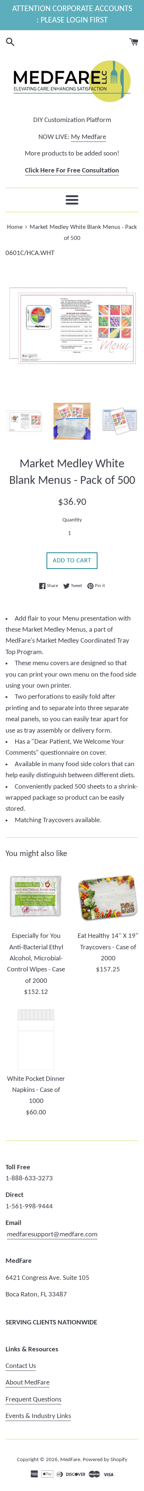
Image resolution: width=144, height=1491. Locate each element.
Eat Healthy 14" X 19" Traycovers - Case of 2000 (108, 947)
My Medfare (88, 137)
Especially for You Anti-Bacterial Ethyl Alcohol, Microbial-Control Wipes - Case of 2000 (36, 959)
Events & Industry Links (38, 1416)
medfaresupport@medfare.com (52, 1234)
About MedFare (27, 1382)
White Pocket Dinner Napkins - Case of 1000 (36, 1090)
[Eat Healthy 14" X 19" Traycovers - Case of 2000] (108, 896)
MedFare (70, 1460)
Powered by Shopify (105, 1460)
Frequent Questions (33, 1399)
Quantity (72, 520)
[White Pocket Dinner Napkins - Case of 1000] (36, 1039)
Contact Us (21, 1366)
